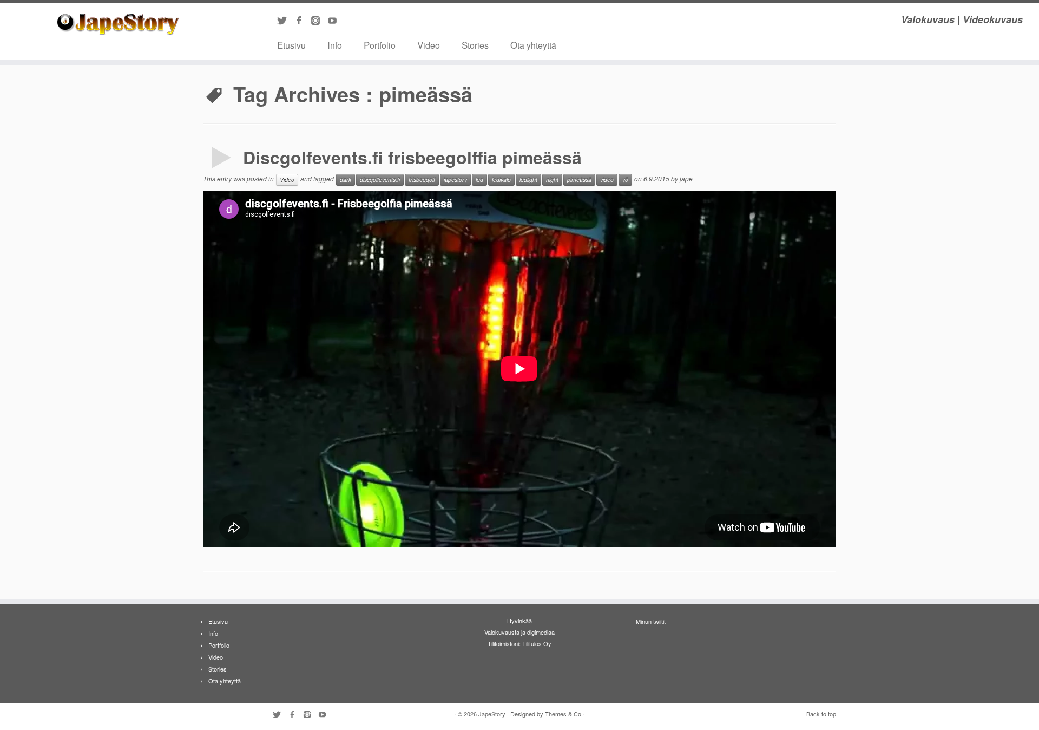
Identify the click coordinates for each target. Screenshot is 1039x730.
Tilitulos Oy (536, 643)
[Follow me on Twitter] (285, 21)
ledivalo (501, 179)
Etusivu (291, 44)
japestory (455, 179)
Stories (475, 44)
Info (334, 44)
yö (625, 179)
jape (686, 178)
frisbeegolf (422, 179)
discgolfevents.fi (380, 179)
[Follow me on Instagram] (319, 21)
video (607, 179)
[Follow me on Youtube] (335, 21)
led (479, 179)
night (552, 179)
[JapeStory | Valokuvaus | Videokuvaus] (120, 24)
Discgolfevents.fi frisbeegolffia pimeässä (412, 157)
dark (345, 179)
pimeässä (579, 179)
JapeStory (491, 713)
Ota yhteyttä (533, 44)
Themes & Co (563, 713)
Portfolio (380, 44)
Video (428, 44)
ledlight (528, 179)
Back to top (821, 713)
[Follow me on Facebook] (302, 21)
